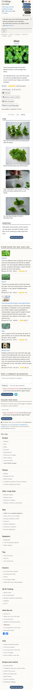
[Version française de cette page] (26, 1)
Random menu (8, 497)
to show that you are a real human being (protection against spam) (17, 389)
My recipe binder (9, 595)
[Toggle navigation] (4, 30)
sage (3, 331)
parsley (4, 258)
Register (6, 601)
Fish (5, 444)
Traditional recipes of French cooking (15, 481)
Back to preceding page (11, 105)
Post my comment (7, 394)
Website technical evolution (12, 622)
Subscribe (27, 9)
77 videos (5, 13)
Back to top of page (16, 237)
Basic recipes (8, 458)
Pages (11, 34)
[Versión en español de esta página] (29, 1)
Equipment (7, 540)
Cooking (17, 34)
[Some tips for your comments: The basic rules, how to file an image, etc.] (16, 394)
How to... (6, 558)
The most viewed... (9, 647)
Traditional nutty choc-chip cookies (14, 668)
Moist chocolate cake (10, 674)
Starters (6, 441)
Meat (5, 447)
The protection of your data (12, 627)
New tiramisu (8, 676)
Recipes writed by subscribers (13, 503)
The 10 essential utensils (11, 542)
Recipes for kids (9, 476)
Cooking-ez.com (6, 2)
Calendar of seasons (10, 526)
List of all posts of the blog (12, 650)
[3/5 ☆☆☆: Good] (16, 89)
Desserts (6, 449)
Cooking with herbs (10, 574)
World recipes (8, 479)
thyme (4, 282)
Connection (27, 15)
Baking (6, 473)
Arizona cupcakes (9, 679)
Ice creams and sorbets (11, 571)
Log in (6, 603)
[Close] (31, 19)
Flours (6, 577)
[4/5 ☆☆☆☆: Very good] (18, 89)
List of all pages (8, 652)
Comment (7, 93)
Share (27, 12)
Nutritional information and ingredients (16, 303)
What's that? (7, 592)
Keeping (23, 114)
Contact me (27, 7)
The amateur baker (9, 579)
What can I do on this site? (12, 616)
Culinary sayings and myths (12, 484)
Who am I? (27, 4)
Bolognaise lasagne (10, 682)
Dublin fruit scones (9, 671)
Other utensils (8, 545)
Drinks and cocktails (10, 455)
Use (18, 114)
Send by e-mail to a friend (11, 97)
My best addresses (9, 529)
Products (25, 34)
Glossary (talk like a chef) (11, 518)
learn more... (10, 25)
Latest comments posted (11, 644)
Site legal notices (9, 630)
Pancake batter (8, 665)
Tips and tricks (8, 460)
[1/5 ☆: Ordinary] (12, 89)
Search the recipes (9, 500)
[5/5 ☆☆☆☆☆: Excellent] (19, 89)
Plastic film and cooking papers (13, 582)
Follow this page (8, 101)
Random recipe (8, 494)
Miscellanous (8, 452)
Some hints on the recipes (12, 516)
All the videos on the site (11, 655)
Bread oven (6, 350)
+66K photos (8, 11)
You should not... (9, 561)
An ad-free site (8, 619)
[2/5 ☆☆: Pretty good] (14, 89)
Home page (4, 34)
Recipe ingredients (9, 524)
